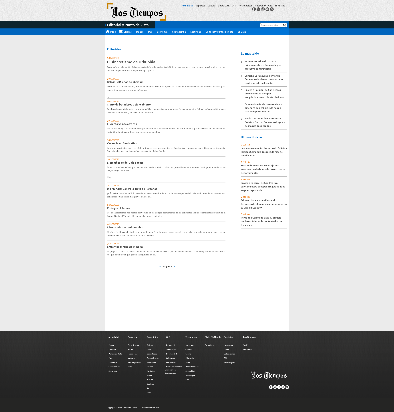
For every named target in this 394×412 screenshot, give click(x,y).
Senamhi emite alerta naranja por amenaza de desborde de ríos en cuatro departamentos (263, 107)
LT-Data (242, 31)
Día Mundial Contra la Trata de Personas (132, 189)
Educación (189, 358)
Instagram (263, 9)
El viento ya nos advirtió (122, 124)
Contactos (247, 349)
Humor (150, 366)
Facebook (254, 9)
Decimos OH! (171, 353)
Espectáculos (153, 358)
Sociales (150, 384)
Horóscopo (228, 345)
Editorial (112, 349)
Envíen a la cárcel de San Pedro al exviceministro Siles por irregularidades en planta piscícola (264, 93)
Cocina (188, 353)
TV (148, 388)
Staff (245, 345)
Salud (187, 362)
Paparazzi (170, 345)
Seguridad (195, 31)
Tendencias (171, 349)
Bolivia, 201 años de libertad (125, 82)
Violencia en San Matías (122, 143)
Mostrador (260, 5)
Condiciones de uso (150, 407)
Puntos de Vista (115, 353)
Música (150, 379)
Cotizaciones (229, 353)
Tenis (130, 366)
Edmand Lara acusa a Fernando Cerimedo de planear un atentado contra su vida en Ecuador (264, 79)
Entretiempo (133, 345)
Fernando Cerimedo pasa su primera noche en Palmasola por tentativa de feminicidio (263, 65)
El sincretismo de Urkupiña (131, 61)
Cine (149, 349)
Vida (149, 392)
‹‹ (160, 266)
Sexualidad (190, 371)
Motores (131, 358)
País (150, 31)
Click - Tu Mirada (276, 5)
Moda (149, 375)
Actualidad (187, 5)
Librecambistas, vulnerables (125, 227)
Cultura (211, 5)
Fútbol (130, 349)
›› (174, 266)
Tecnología (190, 375)
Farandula (209, 345)
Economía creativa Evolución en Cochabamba (173, 369)
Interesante (190, 345)
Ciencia (188, 349)
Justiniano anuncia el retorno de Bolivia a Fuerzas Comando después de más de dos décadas (265, 122)
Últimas (128, 31)
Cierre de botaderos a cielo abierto (129, 104)
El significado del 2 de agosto (125, 162)
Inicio (113, 31)
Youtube (267, 9)
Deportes (200, 5)
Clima (226, 349)
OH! (234, 5)
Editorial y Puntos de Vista (219, 31)
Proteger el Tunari (118, 208)
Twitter (258, 9)
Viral (187, 379)
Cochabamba (179, 31)
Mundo (140, 31)
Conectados (152, 353)
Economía (162, 31)
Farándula (151, 362)
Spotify (272, 9)
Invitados (151, 371)
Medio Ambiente (192, 366)
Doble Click (223, 5)
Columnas (170, 358)
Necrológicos (245, 5)
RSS (225, 358)
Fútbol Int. (132, 353)
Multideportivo (134, 362)
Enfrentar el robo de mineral (125, 247)
